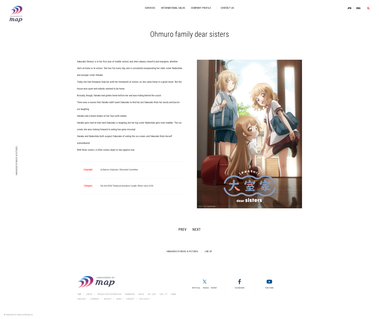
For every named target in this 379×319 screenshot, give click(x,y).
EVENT (214, 288)
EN (358, 8)
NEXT (196, 229)
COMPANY (95, 299)
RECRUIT (108, 299)
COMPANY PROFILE (201, 8)
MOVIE (141, 294)
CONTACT (130, 299)
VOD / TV (163, 294)
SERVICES (150, 8)
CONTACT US (227, 8)
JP (349, 8)
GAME (173, 294)
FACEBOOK (239, 288)
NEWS (118, 299)
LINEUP (89, 294)
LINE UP (208, 251)
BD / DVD (152, 294)
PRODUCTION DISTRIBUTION (109, 294)
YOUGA (206, 288)
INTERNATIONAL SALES (173, 8)
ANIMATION (130, 294)
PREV (182, 229)
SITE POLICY (144, 299)
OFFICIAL (196, 288)
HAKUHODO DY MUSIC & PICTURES (16, 160)
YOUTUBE (269, 288)
